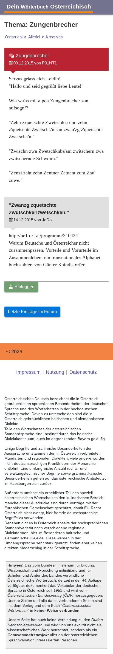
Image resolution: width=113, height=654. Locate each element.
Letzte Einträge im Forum (32, 311)
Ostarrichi (13, 37)
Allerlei (34, 37)
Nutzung (55, 372)
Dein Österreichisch (49, 6)
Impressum (28, 372)
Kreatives (54, 37)
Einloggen (24, 286)
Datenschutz (83, 372)
